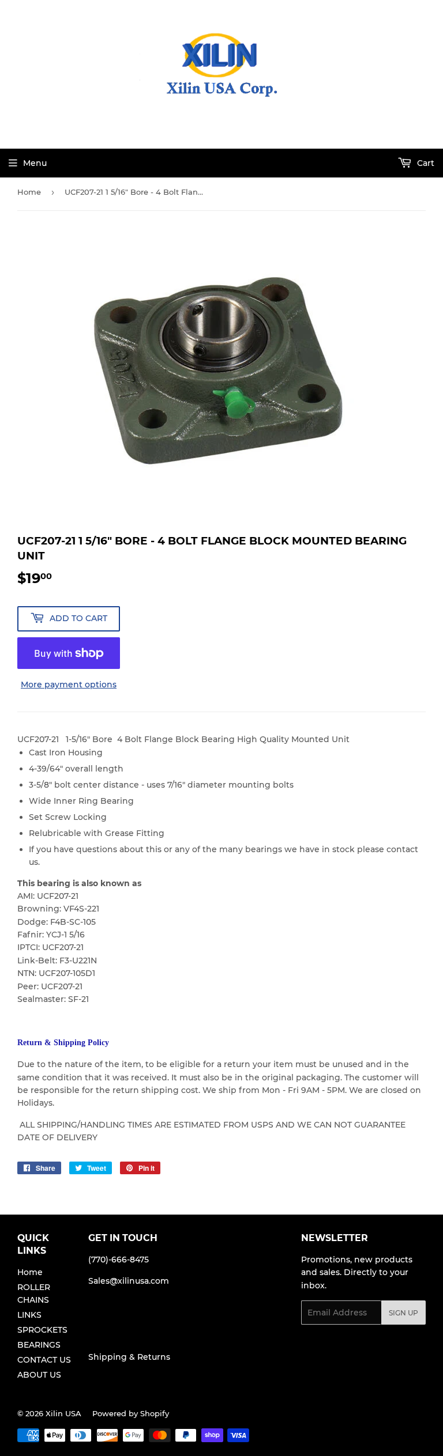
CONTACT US (44, 1360)
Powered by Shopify (130, 1413)
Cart (424, 163)
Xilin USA (63, 1413)
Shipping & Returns (129, 1357)
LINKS (29, 1315)
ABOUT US (39, 1375)
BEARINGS (39, 1345)
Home (29, 191)
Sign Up (403, 1312)
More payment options (69, 684)
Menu (35, 163)
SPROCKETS (42, 1330)
